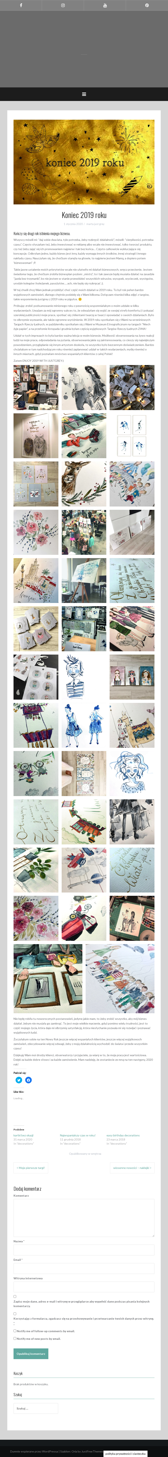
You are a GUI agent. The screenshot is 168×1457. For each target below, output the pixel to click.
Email (18, 1259)
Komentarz (21, 1195)
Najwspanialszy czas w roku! (78, 1135)
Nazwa (19, 1241)
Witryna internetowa (28, 1278)
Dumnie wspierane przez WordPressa (34, 1451)
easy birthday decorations (123, 1135)
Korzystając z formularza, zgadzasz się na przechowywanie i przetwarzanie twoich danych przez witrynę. (84, 1321)
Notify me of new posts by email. (39, 1338)
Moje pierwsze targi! (32, 1168)
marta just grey (95, 224)
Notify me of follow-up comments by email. (46, 1331)
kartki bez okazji (23, 1135)
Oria (74, 1451)
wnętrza (96, 1153)
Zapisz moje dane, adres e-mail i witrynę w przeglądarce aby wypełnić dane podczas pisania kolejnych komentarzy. (82, 1304)
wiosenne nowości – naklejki (131, 1168)
